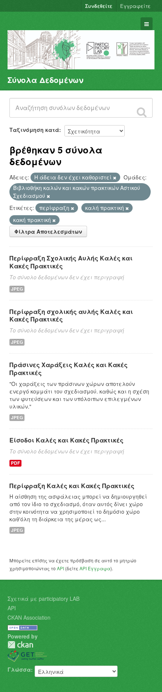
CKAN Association (29, 617)
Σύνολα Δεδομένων (45, 79)
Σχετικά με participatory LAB (43, 598)
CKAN (20, 645)
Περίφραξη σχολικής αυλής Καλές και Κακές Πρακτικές (71, 315)
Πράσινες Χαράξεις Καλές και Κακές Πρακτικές (68, 368)
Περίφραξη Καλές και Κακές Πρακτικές (71, 485)
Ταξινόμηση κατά (34, 129)
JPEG (17, 289)
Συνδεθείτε (98, 5)
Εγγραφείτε (135, 5)
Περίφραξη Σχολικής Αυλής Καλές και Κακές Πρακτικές (71, 262)
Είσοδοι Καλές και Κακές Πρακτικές (66, 440)
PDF (15, 463)
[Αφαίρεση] (114, 178)
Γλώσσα (19, 669)
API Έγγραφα (94, 568)
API (60, 568)
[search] (141, 112)
